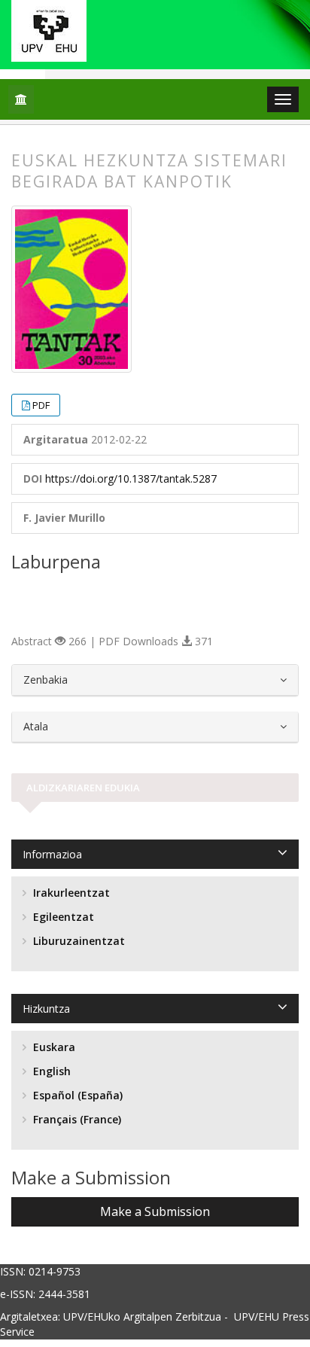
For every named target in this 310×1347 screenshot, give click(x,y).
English (50, 1071)
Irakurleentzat (70, 892)
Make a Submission (155, 1211)
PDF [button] (41, 405)
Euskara (52, 1047)
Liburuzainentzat (77, 941)
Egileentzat (62, 917)
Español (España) (76, 1095)
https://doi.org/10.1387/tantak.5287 (131, 478)
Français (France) (75, 1119)
